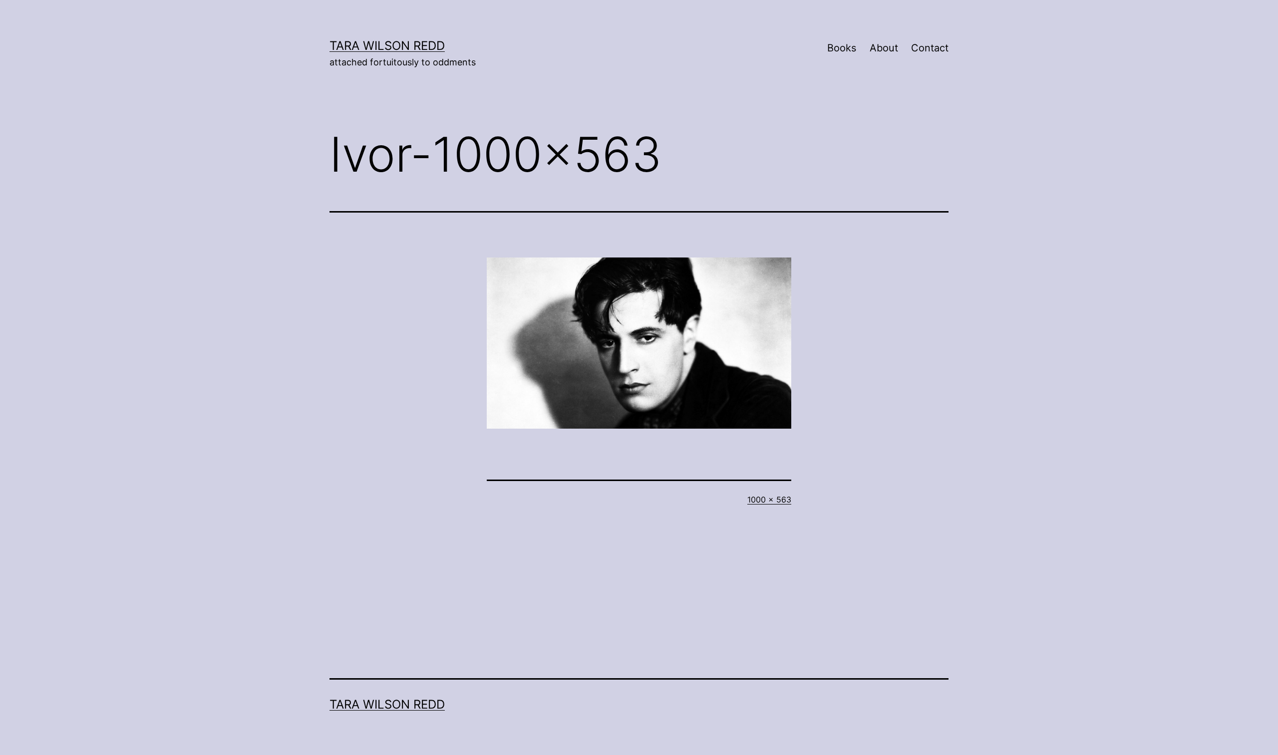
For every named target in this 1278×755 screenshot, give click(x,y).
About (884, 48)
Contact (930, 48)
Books (841, 48)
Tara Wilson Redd (387, 45)
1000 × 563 (769, 499)
